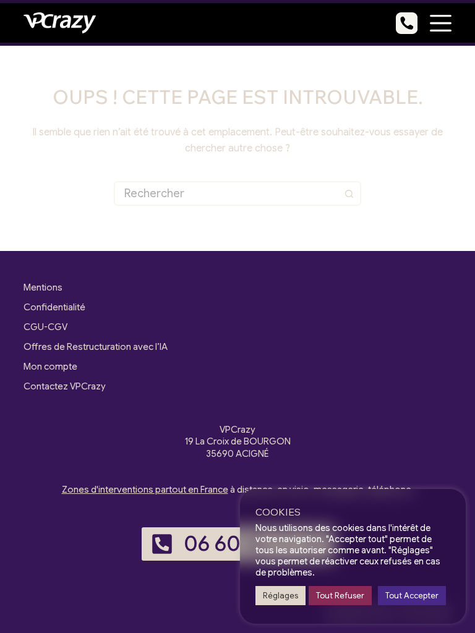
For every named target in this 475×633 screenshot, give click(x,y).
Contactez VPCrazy (65, 386)
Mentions (43, 287)
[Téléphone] (406, 23)
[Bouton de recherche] (349, 193)
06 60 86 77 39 (254, 543)
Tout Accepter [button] (412, 595)
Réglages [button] (280, 595)
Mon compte (50, 366)
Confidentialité (54, 307)
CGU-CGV (45, 327)
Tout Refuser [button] (340, 595)
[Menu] (440, 23)
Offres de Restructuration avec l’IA (96, 346)
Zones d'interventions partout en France (145, 489)
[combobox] (226, 193)
